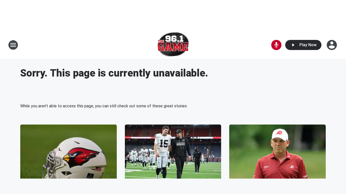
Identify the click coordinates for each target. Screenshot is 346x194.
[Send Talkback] (276, 45)
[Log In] (332, 45)
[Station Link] (173, 45)
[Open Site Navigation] (13, 45)
